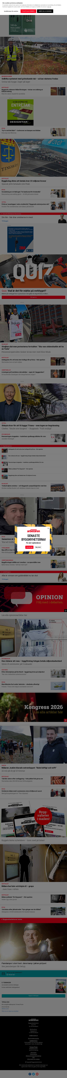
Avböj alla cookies (45, 11)
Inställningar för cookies (11, 11)
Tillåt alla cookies (28, 11)
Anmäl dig (29, 547)
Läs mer (49, 6)
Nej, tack (38, 547)
